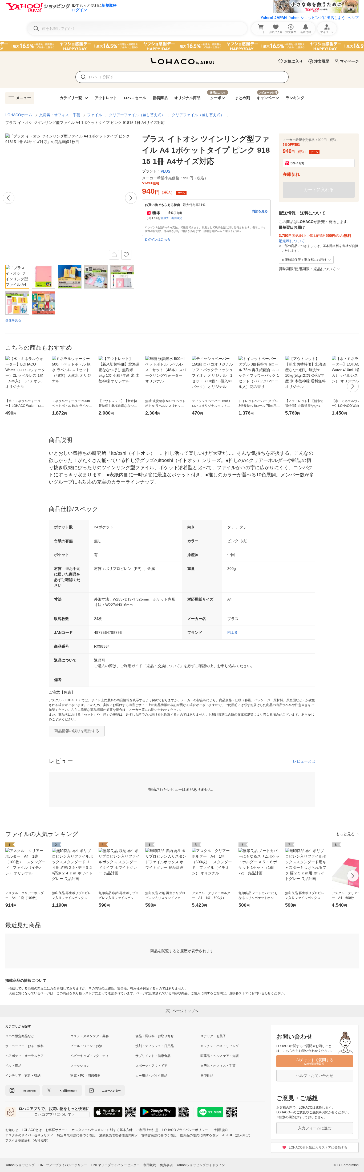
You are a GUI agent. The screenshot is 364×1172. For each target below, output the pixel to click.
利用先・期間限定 (171, 218)
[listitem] (37, 1036)
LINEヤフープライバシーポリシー (62, 1165)
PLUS (232, 632)
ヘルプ (353, 17)
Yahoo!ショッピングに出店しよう (317, 17)
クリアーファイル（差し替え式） (137, 115)
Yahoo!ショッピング (20, 1165)
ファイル (94, 115)
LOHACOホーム (18, 115)
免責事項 (166, 1165)
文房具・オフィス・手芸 (59, 115)
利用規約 (149, 1165)
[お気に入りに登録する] (126, 254)
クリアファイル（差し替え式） (198, 115)
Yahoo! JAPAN (274, 17)
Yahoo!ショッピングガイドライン (200, 1165)
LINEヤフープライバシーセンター (115, 1165)
